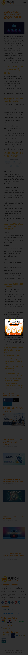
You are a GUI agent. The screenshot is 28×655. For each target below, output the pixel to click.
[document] (14, 327)
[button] (21, 321)
